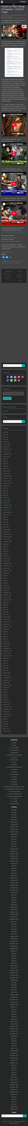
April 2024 (5, 495)
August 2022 (6, 544)
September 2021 (7, 570)
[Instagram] (15, 376)
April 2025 (5, 466)
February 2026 (7, 444)
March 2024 (6, 497)
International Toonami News (15, 755)
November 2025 (7, 449)
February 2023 (7, 529)
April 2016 (5, 726)
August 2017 (6, 687)
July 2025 (5, 459)
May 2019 (5, 636)
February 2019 (7, 643)
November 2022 (7, 536)
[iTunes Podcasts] (22, 376)
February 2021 (7, 587)
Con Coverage (14, 747)
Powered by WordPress (19, 1121)
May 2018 (5, 665)
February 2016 (7, 731)
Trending (14, 801)
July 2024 (5, 488)
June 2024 (5, 490)
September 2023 (7, 512)
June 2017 (5, 692)
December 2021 (7, 563)
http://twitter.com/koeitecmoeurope (10, 241)
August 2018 (6, 658)
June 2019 (5, 634)
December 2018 (7, 648)
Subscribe (7, 398)
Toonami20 (15, 798)
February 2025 (7, 471)
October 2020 (6, 597)
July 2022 (5, 546)
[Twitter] (11, 376)
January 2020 (6, 619)
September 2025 (7, 454)
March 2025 (6, 468)
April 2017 (5, 697)
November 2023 (7, 507)
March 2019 (6, 641)
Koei (7, 263)
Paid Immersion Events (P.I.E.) (15, 767)
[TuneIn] (15, 379)
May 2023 (5, 522)
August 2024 (6, 485)
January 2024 (6, 502)
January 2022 (6, 561)
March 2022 (6, 556)
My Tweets (6, 411)
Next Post (19, 275)
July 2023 (5, 517)
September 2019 (7, 626)
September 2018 (7, 656)
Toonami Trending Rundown (15, 796)
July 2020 (5, 604)
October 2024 (6, 480)
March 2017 (6, 699)
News (8, 261)
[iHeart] (19, 379)
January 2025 (6, 473)
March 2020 (6, 614)
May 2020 (5, 609)
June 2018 (5, 663)
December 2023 (7, 505)
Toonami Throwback (15, 791)
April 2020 (5, 612)
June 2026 (5, 434)
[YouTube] (19, 376)
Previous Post (8, 275)
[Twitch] (7, 379)
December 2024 (7, 476)
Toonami (10, 263)
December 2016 (7, 707)
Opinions (15, 764)
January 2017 (6, 704)
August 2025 (6, 456)
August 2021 (6, 573)
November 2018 (7, 651)
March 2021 (6, 585)
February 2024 (7, 500)
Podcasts (14, 772)
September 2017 (7, 685)
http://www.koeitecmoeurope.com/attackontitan (13, 232)
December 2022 (7, 534)
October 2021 (6, 568)
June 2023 (5, 519)
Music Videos (14, 759)
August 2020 (6, 602)
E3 (4, 263)
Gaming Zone (14, 752)
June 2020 (5, 607)
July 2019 (5, 631)
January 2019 (6, 646)
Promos (15, 777)
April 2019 (5, 639)
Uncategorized (15, 803)
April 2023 (5, 524)
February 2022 (7, 558)
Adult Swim (17, 261)
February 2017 (7, 702)
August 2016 (6, 716)
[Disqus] (14, 303)
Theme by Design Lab (14, 1123)
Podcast (15, 769)
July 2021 (5, 575)
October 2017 (6, 682)
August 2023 (6, 515)
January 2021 (6, 590)
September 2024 (7, 483)
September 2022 (7, 541)
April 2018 (5, 668)
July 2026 (5, 432)
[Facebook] (7, 376)
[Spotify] (11, 379)
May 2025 (5, 463)
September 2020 (7, 600)
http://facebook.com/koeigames (9, 237)
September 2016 (7, 714)
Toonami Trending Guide (14, 794)
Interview (14, 757)
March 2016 (6, 729)
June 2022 (5, 549)
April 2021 (5, 583)
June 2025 (5, 461)
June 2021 (5, 578)
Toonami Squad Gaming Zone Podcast (15, 786)
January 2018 (6, 675)
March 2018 (6, 670)
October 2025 (6, 451)
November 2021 (7, 566)
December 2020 (7, 592)
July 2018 (5, 660)
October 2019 (6, 624)
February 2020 (7, 617)
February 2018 (7, 673)
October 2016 (6, 711)
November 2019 (7, 622)
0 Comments (9, 17)
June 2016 (5, 721)
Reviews (15, 781)
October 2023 (6, 510)
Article (14, 743)
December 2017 (7, 677)
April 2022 (5, 553)
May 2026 (5, 437)
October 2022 (6, 539)
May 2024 (5, 493)
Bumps (15, 745)
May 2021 (5, 580)
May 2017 (5, 694)
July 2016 (5, 719)
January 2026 (6, 446)
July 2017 (5, 690)
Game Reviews (15, 750)
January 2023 (6, 532)
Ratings (15, 779)
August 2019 (6, 629)
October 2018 (6, 653)
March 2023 (6, 527)
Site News (14, 784)
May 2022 (5, 551)
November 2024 (7, 478)
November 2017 (7, 680)
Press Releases (15, 774)
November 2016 (7, 709)
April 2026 (5, 439)
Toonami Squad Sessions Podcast (14, 789)
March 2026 (6, 442)
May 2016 (5, 724)
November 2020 (7, 595)
